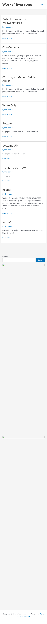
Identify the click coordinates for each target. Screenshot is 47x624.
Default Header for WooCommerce (14, 21)
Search (5, 257)
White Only (9, 105)
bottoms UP (10, 145)
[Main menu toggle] (42, 4)
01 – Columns (11, 47)
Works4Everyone (17, 4)
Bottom (7, 123)
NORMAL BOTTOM (14, 167)
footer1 (6, 222)
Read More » (7, 38)
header (6, 189)
